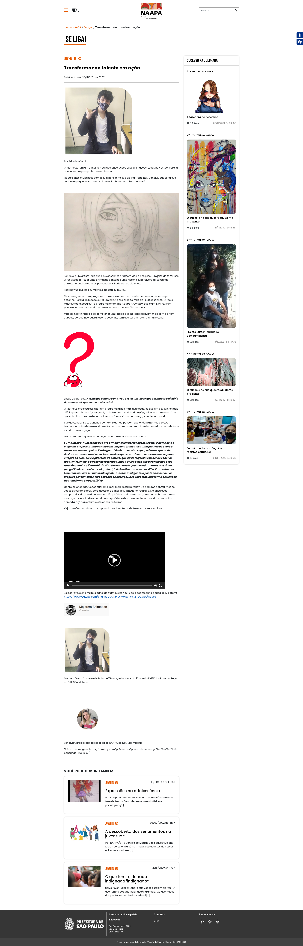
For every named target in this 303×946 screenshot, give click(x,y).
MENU (75, 10)
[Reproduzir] (68, 585)
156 (157, 921)
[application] (114, 560)
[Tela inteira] (160, 585)
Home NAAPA (73, 27)
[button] (114, 560)
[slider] (112, 585)
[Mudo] (155, 585)
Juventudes (72, 58)
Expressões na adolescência (132, 790)
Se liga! (88, 27)
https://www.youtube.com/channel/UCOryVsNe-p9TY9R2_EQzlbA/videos (110, 597)
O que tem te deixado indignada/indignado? (127, 879)
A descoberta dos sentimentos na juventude (138, 834)
